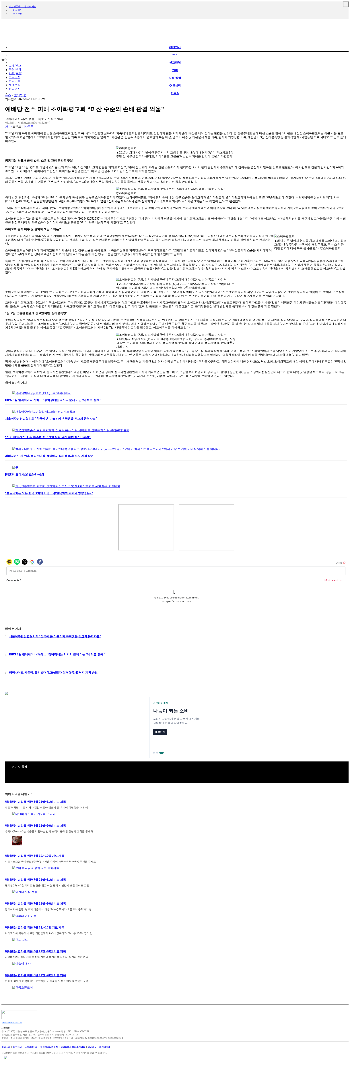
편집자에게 (104, 1047)
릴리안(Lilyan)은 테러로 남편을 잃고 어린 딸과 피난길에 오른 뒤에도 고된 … (48, 885)
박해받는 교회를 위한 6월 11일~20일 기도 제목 (35, 975)
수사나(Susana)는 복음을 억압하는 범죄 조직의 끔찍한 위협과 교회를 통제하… (50, 831)
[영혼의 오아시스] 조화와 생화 (24, 474)
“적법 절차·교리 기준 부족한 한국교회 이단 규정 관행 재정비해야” (48, 437)
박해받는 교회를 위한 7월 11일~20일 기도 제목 (35, 903)
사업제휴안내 (31, 1047)
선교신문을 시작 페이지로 (22, 6)
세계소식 (14, 84)
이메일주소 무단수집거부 (73, 1047)
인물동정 (14, 77)
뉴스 (8, 95)
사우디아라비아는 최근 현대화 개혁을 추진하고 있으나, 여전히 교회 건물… (48, 957)
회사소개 (5, 1047)
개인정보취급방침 (49, 1047)
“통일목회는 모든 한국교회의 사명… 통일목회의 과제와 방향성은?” (49, 493)
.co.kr (12, 1022)
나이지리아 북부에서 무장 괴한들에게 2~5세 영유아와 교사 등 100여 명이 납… (50, 933)
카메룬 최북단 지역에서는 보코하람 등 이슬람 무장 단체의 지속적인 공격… (48, 981)
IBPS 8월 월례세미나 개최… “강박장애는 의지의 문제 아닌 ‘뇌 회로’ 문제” (53, 400)
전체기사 (175, 47)
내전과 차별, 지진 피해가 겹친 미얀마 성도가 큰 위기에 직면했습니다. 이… (47, 807)
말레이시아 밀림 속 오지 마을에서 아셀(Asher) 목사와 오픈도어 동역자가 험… (49, 909)
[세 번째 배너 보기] (161, 753)
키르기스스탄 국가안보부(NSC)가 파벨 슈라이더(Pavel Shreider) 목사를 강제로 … (52, 861)
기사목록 (28, 126)
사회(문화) (15, 73)
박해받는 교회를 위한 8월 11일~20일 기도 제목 (35, 825)
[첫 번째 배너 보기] (154, 753)
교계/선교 (15, 65)
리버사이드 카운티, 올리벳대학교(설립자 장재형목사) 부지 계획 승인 (49, 455)
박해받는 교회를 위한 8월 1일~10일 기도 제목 (34, 855)
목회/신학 (15, 69)
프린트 (16, 126)
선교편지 (14, 88)
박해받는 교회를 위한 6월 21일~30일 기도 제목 (35, 951)
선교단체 (14, 80)
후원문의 (17, 13)
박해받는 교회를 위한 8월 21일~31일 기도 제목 (35, 801)
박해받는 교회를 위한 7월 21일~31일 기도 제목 (35, 879)
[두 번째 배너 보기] (157, 753)
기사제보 (17, 10)
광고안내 (17, 1047)
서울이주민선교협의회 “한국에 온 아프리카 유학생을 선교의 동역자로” (51, 418)
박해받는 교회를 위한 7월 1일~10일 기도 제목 (34, 927)
